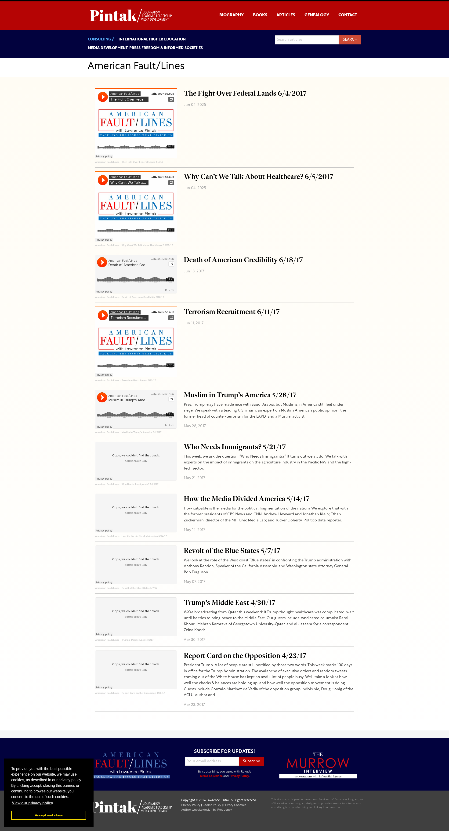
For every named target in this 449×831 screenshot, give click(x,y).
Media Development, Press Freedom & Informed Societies (145, 48)
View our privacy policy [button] (32, 803)
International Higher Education (152, 39)
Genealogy (316, 15)
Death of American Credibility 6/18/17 (143, 297)
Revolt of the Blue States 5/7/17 (139, 588)
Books (260, 15)
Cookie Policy (212, 805)
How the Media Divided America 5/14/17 (144, 536)
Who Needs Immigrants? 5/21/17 (140, 484)
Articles (285, 15)
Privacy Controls (234, 805)
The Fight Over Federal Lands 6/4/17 (142, 162)
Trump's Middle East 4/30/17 (138, 640)
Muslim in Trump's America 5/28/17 (142, 432)
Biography (231, 15)
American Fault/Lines (107, 162)
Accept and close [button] (49, 815)
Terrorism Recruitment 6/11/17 (139, 380)
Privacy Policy (239, 776)
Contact (347, 15)
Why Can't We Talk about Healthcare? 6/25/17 (147, 245)
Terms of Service (211, 776)
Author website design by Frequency (206, 809)
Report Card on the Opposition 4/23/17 (143, 693)
